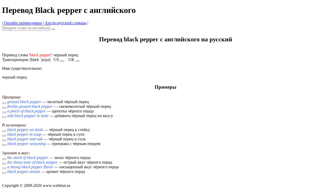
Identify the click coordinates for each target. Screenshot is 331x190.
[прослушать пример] (4, 103)
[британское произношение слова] (78, 61)
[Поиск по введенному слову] (53, 29)
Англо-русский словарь (65, 23)
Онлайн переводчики (23, 23)
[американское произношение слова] (62, 61)
